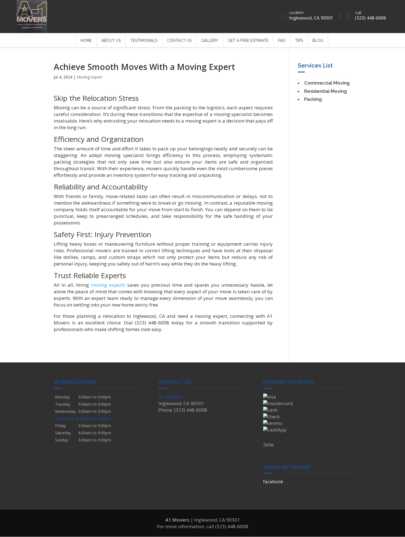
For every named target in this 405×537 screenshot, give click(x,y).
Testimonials (143, 40)
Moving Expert (89, 77)
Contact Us (179, 40)
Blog (317, 40)
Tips (299, 40)
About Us (111, 40)
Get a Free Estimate (248, 40)
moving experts (108, 285)
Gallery (209, 40)
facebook (273, 481)
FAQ (281, 40)
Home (86, 40)
